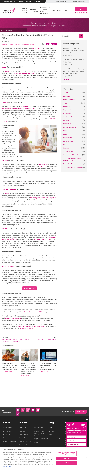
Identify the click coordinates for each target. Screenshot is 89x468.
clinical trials (36, 48)
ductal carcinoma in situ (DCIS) (24, 73)
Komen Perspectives (70, 127)
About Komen (7, 427)
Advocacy (66, 96)
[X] (47, 44)
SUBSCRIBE (81, 411)
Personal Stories (68, 141)
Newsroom (9, 30)
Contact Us (37, 1)
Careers (6, 438)
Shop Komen (38, 427)
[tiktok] (18, 414)
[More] (56, 44)
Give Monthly (81, 13)
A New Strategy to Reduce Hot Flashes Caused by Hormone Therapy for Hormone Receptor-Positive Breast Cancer (28, 368)
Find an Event (23, 434)
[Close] (86, 457)
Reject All (66, 458)
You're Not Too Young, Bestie (73, 167)
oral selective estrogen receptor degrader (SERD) (19, 109)
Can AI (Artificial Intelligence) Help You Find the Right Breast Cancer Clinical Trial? (9, 366)
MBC (64, 130)
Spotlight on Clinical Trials (24, 44)
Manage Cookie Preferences (39, 435)
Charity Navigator (25, 441)
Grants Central (24, 427)
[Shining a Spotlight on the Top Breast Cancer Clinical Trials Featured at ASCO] (48, 355)
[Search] (81, 36)
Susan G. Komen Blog (43, 23)
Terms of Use (23, 438)
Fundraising (67, 113)
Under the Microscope (71, 164)
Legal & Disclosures (41, 438)
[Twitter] (23, 410)
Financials (6, 434)
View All (66, 79)
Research (66, 148)
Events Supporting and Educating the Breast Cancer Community (73, 50)
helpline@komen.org (9, 1)
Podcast (51, 434)
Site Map (37, 442)
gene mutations (41, 239)
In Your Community (9, 441)
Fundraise (22, 431)
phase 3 (7, 71)
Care (65, 103)
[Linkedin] (52, 44)
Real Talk (66, 144)
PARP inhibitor (43, 165)
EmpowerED (67, 110)
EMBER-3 (26, 107)
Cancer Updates (69, 99)
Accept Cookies (66, 463)
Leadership (7, 431)
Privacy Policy (39, 431)
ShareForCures (68, 151)
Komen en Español (25, 445)
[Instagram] (28, 410)
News (65, 134)
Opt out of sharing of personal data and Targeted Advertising (66, 453)
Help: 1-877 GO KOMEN (25, 1)
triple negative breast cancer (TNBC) (43, 198)
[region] (44, 457)
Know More (67, 124)
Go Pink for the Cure (70, 117)
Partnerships (67, 137)
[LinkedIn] (38, 410)
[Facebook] (49, 44)
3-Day (65, 92)
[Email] (54, 44)
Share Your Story (54, 438)
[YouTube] (33, 410)
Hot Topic (66, 120)
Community (67, 106)
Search (66, 10)
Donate (81, 9)
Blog (2, 30)
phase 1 (7, 194)
